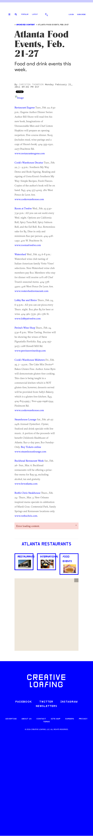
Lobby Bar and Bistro (26, 300)
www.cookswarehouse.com (29, 199)
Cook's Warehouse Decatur (29, 162)
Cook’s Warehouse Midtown (30, 359)
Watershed (20, 254)
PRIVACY (83, 719)
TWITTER (46, 702)
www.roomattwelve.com (28, 245)
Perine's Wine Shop (25, 327)
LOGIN (71, 14)
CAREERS (69, 719)
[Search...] (16, 14)
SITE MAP (55, 719)
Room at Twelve (23, 208)
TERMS (46, 722)
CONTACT (41, 719)
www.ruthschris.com (26, 515)
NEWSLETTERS (46, 706)
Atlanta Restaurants (46, 544)
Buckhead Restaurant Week (29, 460)
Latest (35, 14)
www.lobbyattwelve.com (28, 318)
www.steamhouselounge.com (30, 451)
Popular (24, 14)
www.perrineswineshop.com (30, 350)
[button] (76, 580)
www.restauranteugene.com (30, 153)
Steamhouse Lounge (25, 419)
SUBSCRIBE (81, 14)
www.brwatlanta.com (26, 483)
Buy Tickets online (31, 446)
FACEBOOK (23, 702)
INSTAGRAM (69, 702)
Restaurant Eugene (25, 107)
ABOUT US (27, 719)
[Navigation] (8, 14)
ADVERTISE (11, 719)
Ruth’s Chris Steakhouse (27, 492)
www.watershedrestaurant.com (31, 290)
